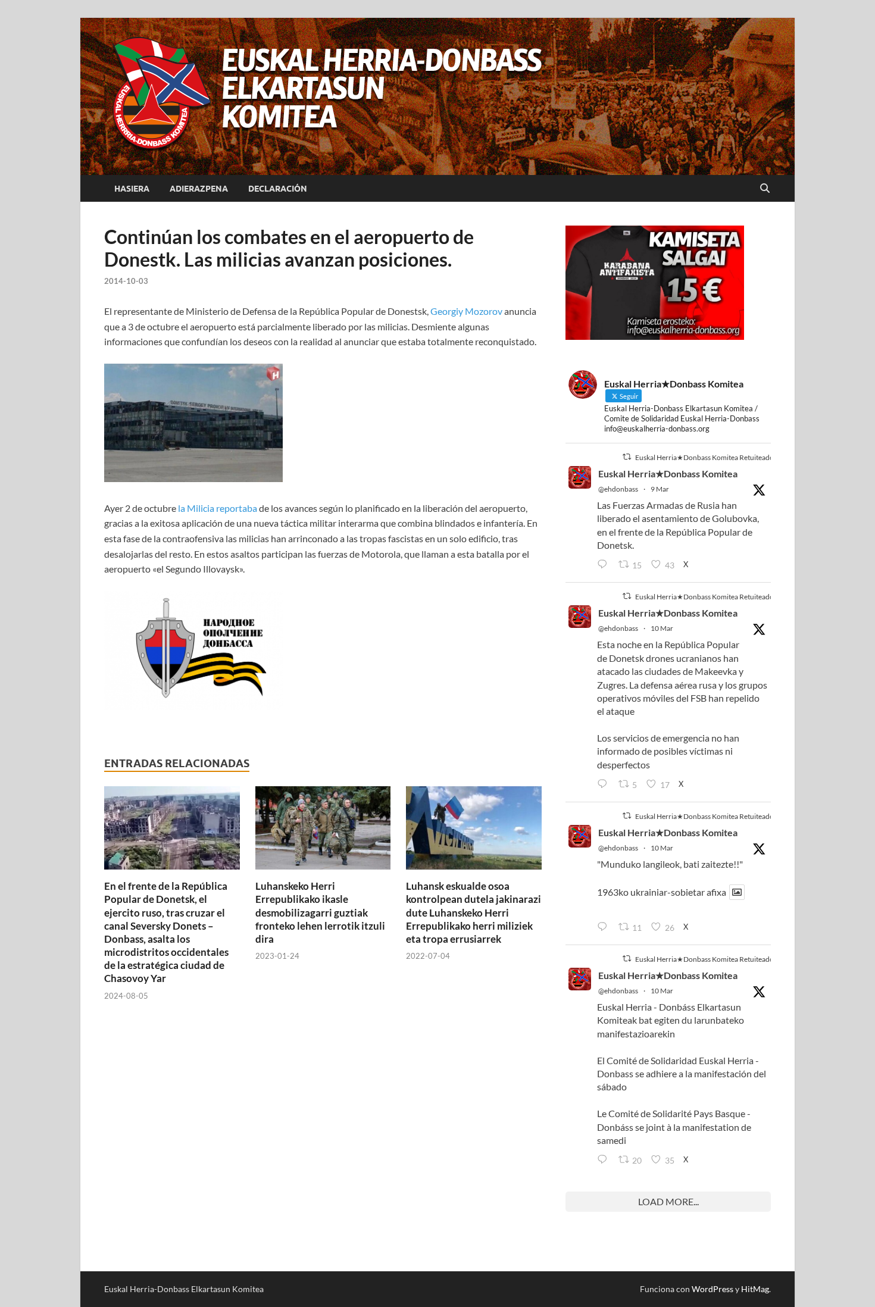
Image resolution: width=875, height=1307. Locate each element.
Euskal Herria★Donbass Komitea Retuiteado (704, 457)
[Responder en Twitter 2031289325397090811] (604, 784)
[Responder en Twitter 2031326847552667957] (604, 1160)
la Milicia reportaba (218, 508)
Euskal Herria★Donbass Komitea (668, 473)
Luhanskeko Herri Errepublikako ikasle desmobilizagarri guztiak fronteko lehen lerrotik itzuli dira (320, 912)
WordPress (712, 1289)
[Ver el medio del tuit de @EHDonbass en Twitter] (737, 892)
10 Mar (662, 628)
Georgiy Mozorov (466, 311)
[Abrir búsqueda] (765, 188)
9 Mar (660, 488)
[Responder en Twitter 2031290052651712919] (604, 927)
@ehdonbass (618, 488)
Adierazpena (199, 188)
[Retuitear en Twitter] (627, 456)
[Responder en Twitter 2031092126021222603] (604, 564)
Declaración (277, 188)
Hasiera (131, 188)
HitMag (755, 1289)
